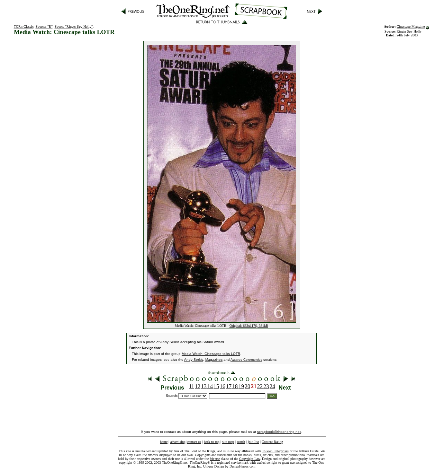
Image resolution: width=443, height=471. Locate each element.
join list (253, 442)
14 (210, 386)
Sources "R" (44, 26)
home (164, 442)
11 (191, 386)
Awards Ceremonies (246, 359)
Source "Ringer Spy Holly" (74, 26)
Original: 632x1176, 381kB (248, 326)
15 (216, 386)
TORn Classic (24, 26)
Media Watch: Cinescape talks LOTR (211, 354)
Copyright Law (249, 459)
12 (197, 386)
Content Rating (272, 442)
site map (228, 442)
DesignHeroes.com (242, 466)
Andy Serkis (193, 359)
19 (241, 386)
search (241, 442)
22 (260, 386)
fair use (215, 459)
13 (204, 386)
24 (272, 386)
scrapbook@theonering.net (279, 432)
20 (247, 386)
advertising (178, 442)
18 (235, 386)
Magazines (214, 359)
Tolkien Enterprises (275, 451)
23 (266, 386)
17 (229, 386)
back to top (211, 442)
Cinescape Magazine (411, 26)
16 (222, 386)
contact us (194, 442)
